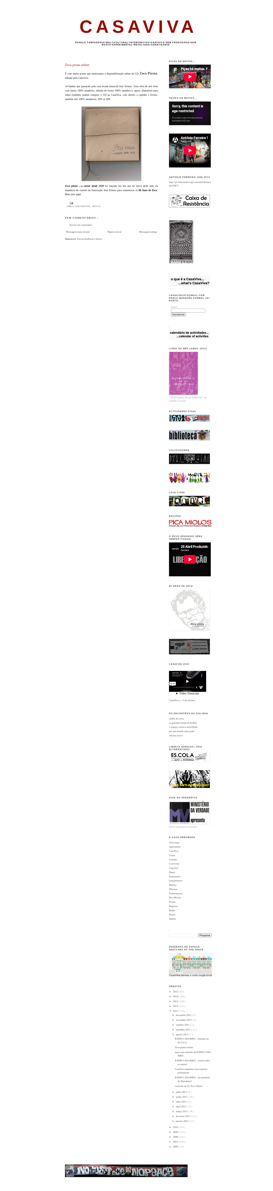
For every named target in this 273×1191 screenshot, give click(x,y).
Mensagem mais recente (78, 231)
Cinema (173, 859)
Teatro (172, 914)
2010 (176, 1127)
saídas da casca (176, 718)
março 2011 (182, 1111)
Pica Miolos (175, 897)
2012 (176, 1006)
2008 (176, 1136)
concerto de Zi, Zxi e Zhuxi (188, 1086)
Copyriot (173, 868)
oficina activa (176, 735)
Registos (173, 906)
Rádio (172, 910)
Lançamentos (83, 206)
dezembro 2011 (184, 1015)
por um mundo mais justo (181, 731)
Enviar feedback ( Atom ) (89, 238)
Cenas (172, 855)
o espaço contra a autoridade (183, 727)
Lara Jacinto (189, 700)
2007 (176, 1141)
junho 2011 (182, 1096)
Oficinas (173, 889)
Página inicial (114, 231)
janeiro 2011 (182, 1121)
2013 (176, 1001)
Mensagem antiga (148, 231)
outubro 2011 (183, 1024)
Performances (175, 893)
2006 (176, 1146)
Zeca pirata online (184, 1047)
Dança (172, 872)
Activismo (174, 842)
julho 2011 (182, 1092)
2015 (176, 991)
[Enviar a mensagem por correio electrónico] (71, 203)
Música (96, 206)
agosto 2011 (182, 1034)
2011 (176, 1011)
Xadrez (172, 918)
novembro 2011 (184, 1020)
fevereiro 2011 (183, 1116)
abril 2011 (181, 1106)
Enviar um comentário (81, 225)
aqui (78, 194)
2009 (176, 1132)
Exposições (175, 876)
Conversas (174, 863)
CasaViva (173, 700)
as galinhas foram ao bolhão (183, 722)
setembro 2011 (183, 1029)
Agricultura (175, 846)
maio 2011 (181, 1101)
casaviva (138, 27)
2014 (176, 996)
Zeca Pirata (148, 73)
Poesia (172, 901)
